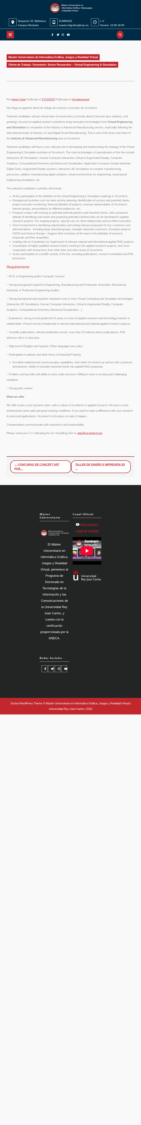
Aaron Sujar (19, 99)
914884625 (65, 20)
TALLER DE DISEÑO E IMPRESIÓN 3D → (100, 466)
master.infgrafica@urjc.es (73, 25)
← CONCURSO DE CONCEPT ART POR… (36, 466)
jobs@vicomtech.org (89, 433)
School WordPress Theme (26, 703)
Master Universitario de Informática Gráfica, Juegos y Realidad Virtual (53, 57)
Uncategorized (80, 99)
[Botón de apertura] (10, 34)
